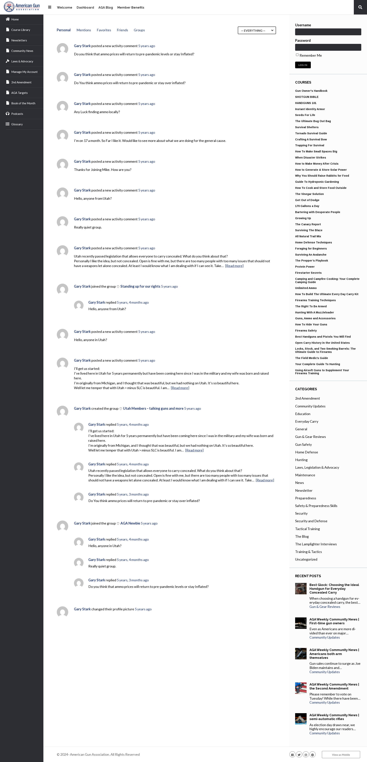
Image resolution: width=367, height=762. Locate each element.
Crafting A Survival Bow (311, 139)
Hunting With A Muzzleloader (314, 312)
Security (301, 513)
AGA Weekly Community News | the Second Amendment (334, 686)
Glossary (17, 124)
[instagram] (306, 754)
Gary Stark (82, 46)
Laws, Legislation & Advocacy (317, 467)
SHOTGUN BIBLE (307, 96)
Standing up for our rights (140, 286)
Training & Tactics (308, 552)
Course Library (20, 29)
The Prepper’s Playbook (311, 260)
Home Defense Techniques (313, 242)
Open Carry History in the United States (322, 342)
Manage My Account (24, 71)
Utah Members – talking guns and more (153, 408)
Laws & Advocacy (22, 61)
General (301, 429)
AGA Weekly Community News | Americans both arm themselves (334, 654)
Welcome (64, 7)
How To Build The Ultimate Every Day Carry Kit (326, 294)
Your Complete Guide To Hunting (317, 364)
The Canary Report (308, 224)
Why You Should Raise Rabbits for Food (322, 175)
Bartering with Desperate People (317, 212)
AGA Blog (105, 7)
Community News (22, 50)
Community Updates (310, 406)
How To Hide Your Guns (311, 324)
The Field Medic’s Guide (311, 358)
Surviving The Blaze (308, 230)
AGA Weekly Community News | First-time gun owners (334, 621)
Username (303, 25)
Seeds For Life (305, 115)
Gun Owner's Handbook (311, 90)
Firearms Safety (306, 330)
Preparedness (305, 498)
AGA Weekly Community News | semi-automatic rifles (334, 717)
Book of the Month (23, 103)
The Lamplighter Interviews (316, 544)
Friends (122, 30)
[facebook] (292, 754)
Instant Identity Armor (310, 109)
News (299, 482)
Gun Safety (303, 444)
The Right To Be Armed (311, 306)
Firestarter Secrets (308, 272)
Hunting (301, 460)
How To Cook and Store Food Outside (321, 187)
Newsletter (304, 490)
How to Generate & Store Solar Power (321, 169)
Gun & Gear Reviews (310, 437)
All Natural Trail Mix (308, 236)
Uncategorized (306, 559)
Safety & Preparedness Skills (316, 506)
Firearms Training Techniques (315, 300)
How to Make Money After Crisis (317, 163)
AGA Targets (19, 92)
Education (302, 414)
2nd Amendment (21, 82)
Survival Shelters (307, 127)
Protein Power (305, 266)
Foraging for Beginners (311, 248)
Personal (64, 30)
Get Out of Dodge (307, 200)
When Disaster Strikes (310, 157)
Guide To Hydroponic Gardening (317, 181)
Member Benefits (130, 7)
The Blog (302, 536)
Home (15, 19)
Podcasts (17, 113)
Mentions (83, 30)
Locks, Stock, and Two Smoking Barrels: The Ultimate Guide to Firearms (325, 350)
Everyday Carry (306, 421)
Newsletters (19, 40)
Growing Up (303, 218)
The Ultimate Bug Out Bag (313, 121)
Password (303, 40)
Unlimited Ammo (306, 288)
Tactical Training (307, 529)
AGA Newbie (130, 523)
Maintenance (305, 475)
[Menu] (49, 7)
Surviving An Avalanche (310, 254)
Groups (139, 30)
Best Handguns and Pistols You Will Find (323, 336)
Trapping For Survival (309, 145)
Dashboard (85, 7)
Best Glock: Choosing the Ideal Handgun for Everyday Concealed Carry (334, 589)
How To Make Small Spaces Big (316, 151)
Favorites (104, 30)
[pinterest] (312, 754)
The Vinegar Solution (309, 194)
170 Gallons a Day (307, 206)
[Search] (360, 7)
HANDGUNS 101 (305, 103)
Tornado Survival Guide (311, 133)
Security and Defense (311, 521)
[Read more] (234, 266)
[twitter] (299, 754)
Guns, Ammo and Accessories (315, 318)
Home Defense (306, 452)
